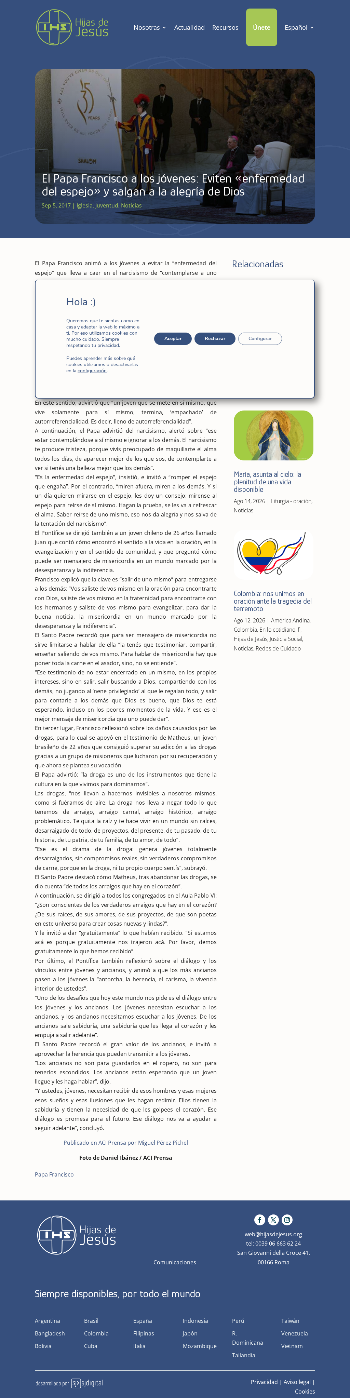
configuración (92, 371)
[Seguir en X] (273, 1219)
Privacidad (264, 1382)
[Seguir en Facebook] (259, 1219)
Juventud (106, 205)
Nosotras (147, 27)
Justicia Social (286, 639)
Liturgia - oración (291, 501)
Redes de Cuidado (278, 648)
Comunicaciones (174, 1262)
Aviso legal (297, 1382)
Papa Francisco (54, 1174)
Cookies (305, 1391)
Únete (261, 27)
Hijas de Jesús (250, 639)
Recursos (225, 27)
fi (299, 629)
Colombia (245, 629)
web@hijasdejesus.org (273, 1234)
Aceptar (173, 338)
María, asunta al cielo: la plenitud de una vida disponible (267, 482)
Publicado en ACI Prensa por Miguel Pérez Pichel (126, 1142)
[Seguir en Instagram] (287, 1219)
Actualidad (189, 27)
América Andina (290, 620)
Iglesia (85, 205)
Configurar (260, 338)
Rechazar (215, 338)
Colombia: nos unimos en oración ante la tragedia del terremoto (273, 601)
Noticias (131, 205)
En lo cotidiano (277, 629)
